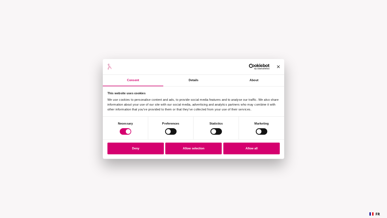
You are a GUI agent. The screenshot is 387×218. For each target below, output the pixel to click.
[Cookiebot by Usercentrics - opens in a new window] (251, 67)
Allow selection (193, 148)
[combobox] (374, 214)
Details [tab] (194, 80)
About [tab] (254, 80)
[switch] (171, 131)
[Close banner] (278, 66)
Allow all (252, 148)
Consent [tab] (133, 80)
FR (378, 214)
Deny (135, 148)
